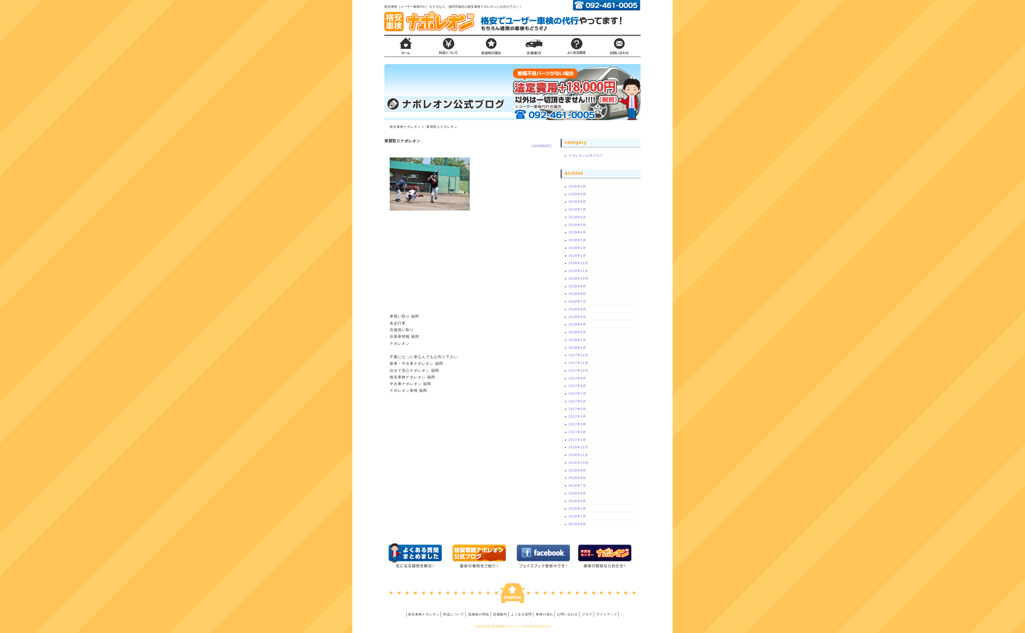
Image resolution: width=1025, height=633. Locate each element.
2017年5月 (577, 409)
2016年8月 (577, 478)
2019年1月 (577, 256)
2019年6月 (577, 217)
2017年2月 (577, 432)
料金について (448, 47)
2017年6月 (577, 401)
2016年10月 (578, 463)
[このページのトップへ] (512, 601)
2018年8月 (577, 294)
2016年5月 (577, 501)
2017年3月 (577, 424)
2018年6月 (577, 309)
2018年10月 (578, 278)
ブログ (587, 614)
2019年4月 (577, 232)
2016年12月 (578, 447)
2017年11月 (578, 363)
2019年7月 (577, 209)
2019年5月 (577, 225)
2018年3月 (577, 332)
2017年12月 (578, 355)
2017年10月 (578, 371)
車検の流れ (544, 614)
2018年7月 (577, 301)
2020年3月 (577, 194)
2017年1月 (577, 440)
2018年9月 (577, 286)
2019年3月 (577, 240)
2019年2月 (577, 248)
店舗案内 (533, 47)
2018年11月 (578, 271)
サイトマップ (606, 614)
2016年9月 (577, 470)
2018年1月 (577, 348)
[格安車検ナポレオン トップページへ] (429, 30)
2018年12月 (578, 263)
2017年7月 (577, 393)
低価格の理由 (491, 47)
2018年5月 (577, 317)
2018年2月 (577, 340)
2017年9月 (577, 378)
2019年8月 (577, 202)
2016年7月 (577, 486)
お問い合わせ (619, 47)
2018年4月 (577, 324)
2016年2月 (577, 509)
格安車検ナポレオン (405, 47)
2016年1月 (577, 516)
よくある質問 (576, 47)
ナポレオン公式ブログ (586, 155)
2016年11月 (578, 455)
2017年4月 (577, 416)
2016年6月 (577, 493)
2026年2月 (577, 186)
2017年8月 (577, 386)
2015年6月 (577, 524)
